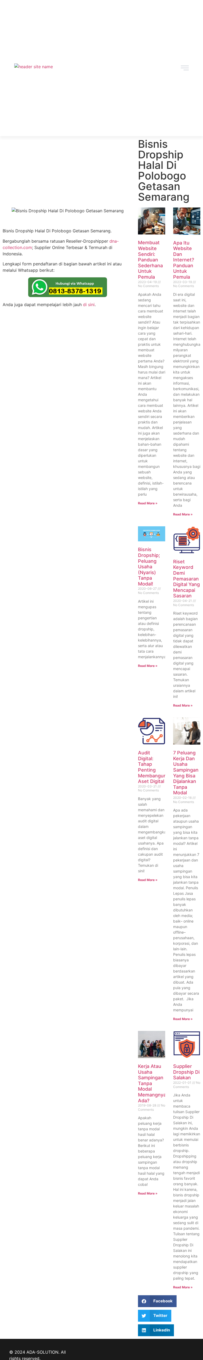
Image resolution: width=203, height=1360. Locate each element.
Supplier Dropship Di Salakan (186, 1071)
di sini (89, 304)
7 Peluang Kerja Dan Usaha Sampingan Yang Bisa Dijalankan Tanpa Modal (186, 772)
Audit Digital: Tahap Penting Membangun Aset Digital (152, 767)
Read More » (148, 503)
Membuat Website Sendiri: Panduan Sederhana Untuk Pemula (150, 260)
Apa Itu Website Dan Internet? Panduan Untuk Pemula (183, 260)
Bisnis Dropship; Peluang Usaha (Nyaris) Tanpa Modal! (149, 567)
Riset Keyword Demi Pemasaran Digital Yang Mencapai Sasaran (186, 579)
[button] (157, 1301)
